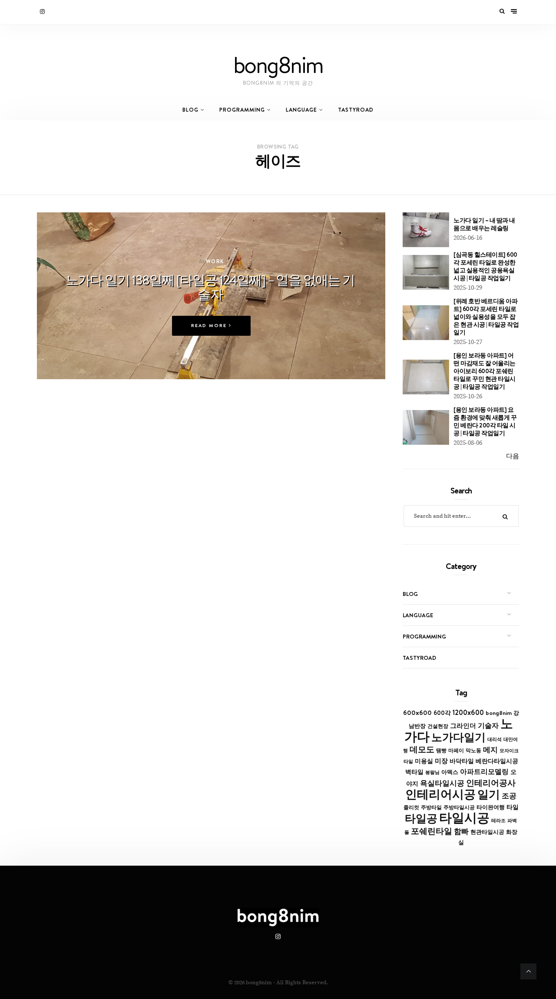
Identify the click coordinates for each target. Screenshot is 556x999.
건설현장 (437, 726)
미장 (441, 760)
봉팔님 (432, 772)
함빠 (461, 831)
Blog (190, 109)
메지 (490, 749)
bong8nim (499, 713)
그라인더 (463, 725)
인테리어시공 (440, 794)
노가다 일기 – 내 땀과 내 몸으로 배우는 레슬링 (484, 224)
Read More (210, 325)
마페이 (456, 750)
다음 (512, 456)
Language (301, 109)
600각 (442, 712)
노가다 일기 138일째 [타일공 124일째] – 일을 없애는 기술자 (210, 287)
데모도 (422, 749)
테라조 (498, 820)
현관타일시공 (487, 832)
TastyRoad (356, 109)
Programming (242, 109)
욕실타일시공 (442, 783)
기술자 (488, 725)
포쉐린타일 (431, 831)
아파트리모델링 (484, 771)
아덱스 (449, 772)
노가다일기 (458, 737)
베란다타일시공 (497, 761)
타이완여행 (491, 807)
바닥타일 (462, 761)
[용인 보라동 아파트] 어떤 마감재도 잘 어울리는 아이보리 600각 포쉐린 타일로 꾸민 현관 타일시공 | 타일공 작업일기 (484, 371)
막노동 (473, 750)
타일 (512, 807)
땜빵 (441, 750)
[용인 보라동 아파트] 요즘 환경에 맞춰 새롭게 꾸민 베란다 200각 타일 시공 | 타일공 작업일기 (484, 421)
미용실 (424, 761)
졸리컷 (411, 807)
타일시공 (464, 817)
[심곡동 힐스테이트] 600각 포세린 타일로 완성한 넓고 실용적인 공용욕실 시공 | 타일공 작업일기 (485, 266)
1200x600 (468, 712)
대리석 (494, 739)
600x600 (417, 712)
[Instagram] (43, 11)
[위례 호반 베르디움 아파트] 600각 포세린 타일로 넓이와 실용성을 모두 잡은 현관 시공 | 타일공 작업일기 (486, 317)
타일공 (421, 818)
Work (215, 261)
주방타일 (431, 807)
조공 (509, 796)
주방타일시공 (459, 807)
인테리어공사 (491, 782)
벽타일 (414, 771)
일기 (488, 794)
